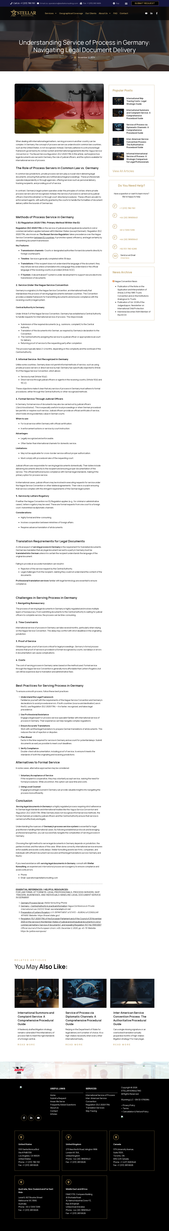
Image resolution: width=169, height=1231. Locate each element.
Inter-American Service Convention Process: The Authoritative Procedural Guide (137, 143)
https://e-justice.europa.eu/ (33, 931)
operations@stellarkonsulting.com (42, 877)
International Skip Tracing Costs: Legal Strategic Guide (136, 101)
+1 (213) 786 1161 (35, 874)
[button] (126, 4)
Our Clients (90, 13)
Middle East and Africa (129, 236)
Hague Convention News (126, 281)
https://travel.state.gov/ (49, 915)
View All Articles (123, 171)
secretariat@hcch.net (61, 909)
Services (49, 13)
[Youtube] (38, 1118)
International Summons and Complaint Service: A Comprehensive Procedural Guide (138, 114)
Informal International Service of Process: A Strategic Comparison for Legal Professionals (137, 157)
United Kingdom (127, 214)
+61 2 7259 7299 (32, 1206)
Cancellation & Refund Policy (135, 1111)
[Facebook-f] (24, 1118)
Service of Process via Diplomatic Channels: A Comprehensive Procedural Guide (137, 128)
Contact (124, 13)
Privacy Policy (129, 1105)
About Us (103, 13)
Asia (121, 245)
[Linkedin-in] (31, 1118)
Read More (26, 1044)
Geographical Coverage (71, 13)
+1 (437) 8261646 (128, 1162)
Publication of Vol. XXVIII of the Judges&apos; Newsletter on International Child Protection (131, 305)
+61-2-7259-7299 (76, 902)
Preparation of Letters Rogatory (35, 912)
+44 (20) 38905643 (81, 1158)
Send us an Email (128, 255)
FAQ (115, 13)
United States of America (131, 205)
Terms (126, 1108)
